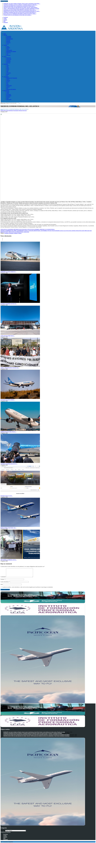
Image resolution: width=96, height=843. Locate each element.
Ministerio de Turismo (11, 51)
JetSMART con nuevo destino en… (8, 271)
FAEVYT (8, 52)
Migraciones (9, 85)
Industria (8, 41)
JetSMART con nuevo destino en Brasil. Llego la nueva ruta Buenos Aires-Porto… (21, 3)
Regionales (8, 37)
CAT (7, 54)
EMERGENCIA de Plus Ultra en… (9, 431)
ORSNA (8, 80)
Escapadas (8, 94)
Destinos (8, 47)
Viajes (7, 46)
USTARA (8, 72)
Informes (11, 110)
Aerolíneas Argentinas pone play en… (9, 463)
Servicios (8, 40)
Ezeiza (4, 56)
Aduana (8, 86)
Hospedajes (8, 95)
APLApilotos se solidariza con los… (9, 559)
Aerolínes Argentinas (9, 233)
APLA (7, 65)
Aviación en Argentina (6, 832)
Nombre (3, 579)
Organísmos (6, 76)
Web (2, 584)
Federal (19, 233)
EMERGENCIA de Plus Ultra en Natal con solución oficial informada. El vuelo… (21, 11)
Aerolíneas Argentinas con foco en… (9, 303)
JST (7, 83)
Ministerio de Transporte (11, 78)
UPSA (7, 69)
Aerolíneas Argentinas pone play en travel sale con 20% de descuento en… (20, 12)
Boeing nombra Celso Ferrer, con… (8, 527)
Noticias (5, 35)
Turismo (5, 45)
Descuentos (8, 99)
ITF (7, 75)
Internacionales (9, 38)
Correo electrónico (5, 581)
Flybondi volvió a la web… (7, 495)
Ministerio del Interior (11, 89)
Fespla (7, 74)
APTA (7, 67)
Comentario (3, 576)
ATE (7, 71)
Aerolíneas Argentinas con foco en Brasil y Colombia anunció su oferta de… (20, 4)
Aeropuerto (8, 59)
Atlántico (16, 233)
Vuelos (7, 91)
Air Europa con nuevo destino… (8, 399)
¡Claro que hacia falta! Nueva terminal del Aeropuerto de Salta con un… (19, 6)
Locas (7, 43)
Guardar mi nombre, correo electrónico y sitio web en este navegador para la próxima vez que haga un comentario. (27, 587)
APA (7, 66)
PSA (7, 88)
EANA (7, 81)
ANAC (7, 79)
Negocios (8, 42)
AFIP (7, 84)
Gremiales (5, 64)
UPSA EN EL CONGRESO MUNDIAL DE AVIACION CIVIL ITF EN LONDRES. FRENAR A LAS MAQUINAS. (28, 229)
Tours (7, 98)
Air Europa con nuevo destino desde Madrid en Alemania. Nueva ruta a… (19, 9)
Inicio (4, 33)
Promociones (6, 90)
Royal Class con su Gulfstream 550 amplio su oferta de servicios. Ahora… (19, 13)
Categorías (3, 830)
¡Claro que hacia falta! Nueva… (8, 335)
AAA (7, 70)
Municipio (8, 57)
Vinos (7, 48)
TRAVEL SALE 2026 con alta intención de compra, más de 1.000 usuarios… (20, 7)
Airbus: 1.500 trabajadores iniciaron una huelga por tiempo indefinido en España (21, 8)
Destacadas (3, 110)
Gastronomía (9, 50)
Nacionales (8, 36)
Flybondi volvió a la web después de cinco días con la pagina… (17, 15)
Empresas (8, 61)
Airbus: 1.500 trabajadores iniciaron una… (10, 367)
